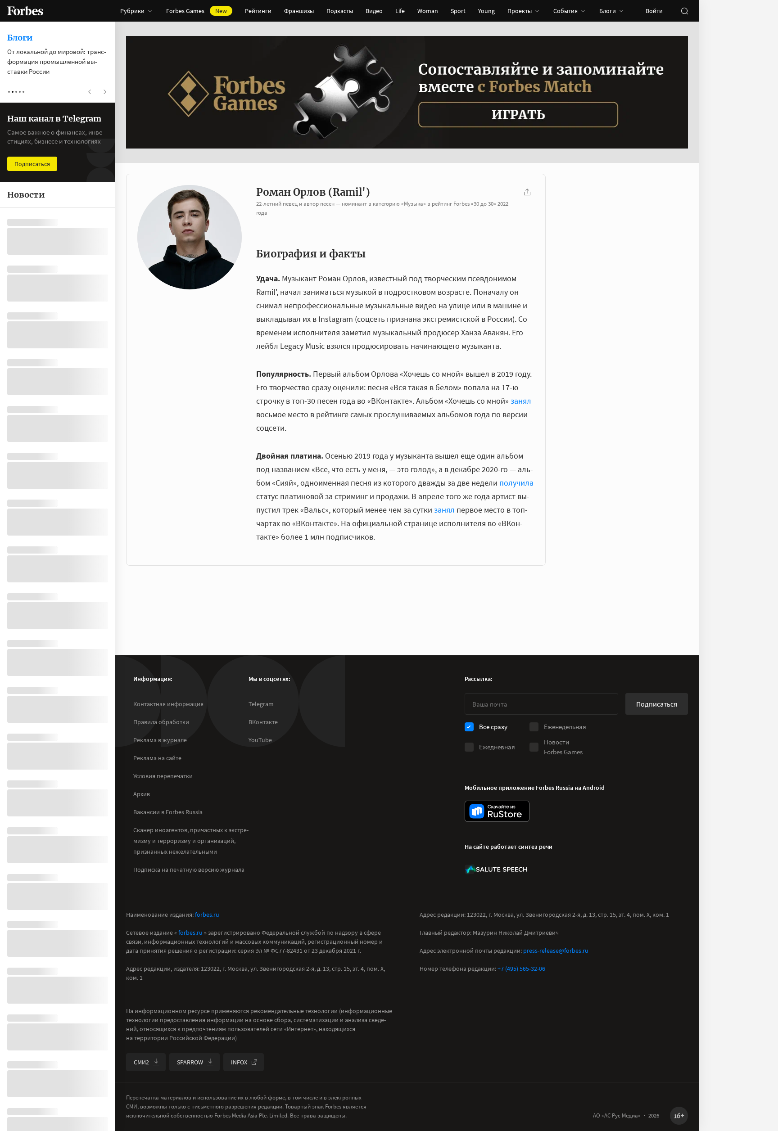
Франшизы (299, 11)
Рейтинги (258, 11)
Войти (654, 11)
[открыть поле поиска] (684, 11)
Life (400, 11)
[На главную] (25, 10)
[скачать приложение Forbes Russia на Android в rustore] (497, 811)
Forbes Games (196, 11)
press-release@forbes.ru (555, 950)
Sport (458, 11)
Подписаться (656, 703)
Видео (374, 11)
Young (486, 11)
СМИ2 (141, 1062)
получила (516, 483)
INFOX (239, 1062)
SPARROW (190, 1062)
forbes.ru (207, 914)
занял (521, 401)
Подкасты (339, 11)
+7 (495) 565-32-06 (521, 968)
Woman (427, 11)
